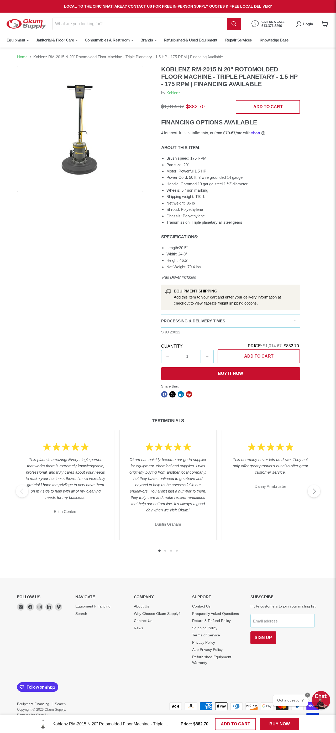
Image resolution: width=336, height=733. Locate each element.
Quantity (172, 346)
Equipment (16, 40)
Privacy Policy (203, 642)
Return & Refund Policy (211, 621)
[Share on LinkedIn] (181, 394)
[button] (321, 700)
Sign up (263, 637)
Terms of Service (206, 635)
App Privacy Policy (207, 649)
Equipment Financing (93, 606)
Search (81, 613)
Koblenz (173, 93)
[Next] (314, 491)
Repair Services (238, 40)
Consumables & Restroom (107, 40)
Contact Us (143, 621)
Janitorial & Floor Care (55, 40)
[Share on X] (172, 394)
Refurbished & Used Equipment (190, 40)
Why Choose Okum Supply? (157, 613)
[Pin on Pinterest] (189, 394)
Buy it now (230, 373)
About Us (141, 606)
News (138, 628)
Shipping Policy (204, 628)
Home (22, 57)
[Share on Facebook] (164, 394)
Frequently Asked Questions (215, 613)
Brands (147, 40)
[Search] (234, 24)
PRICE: (273, 346)
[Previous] (22, 491)
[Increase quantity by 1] (207, 356)
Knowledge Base (274, 40)
